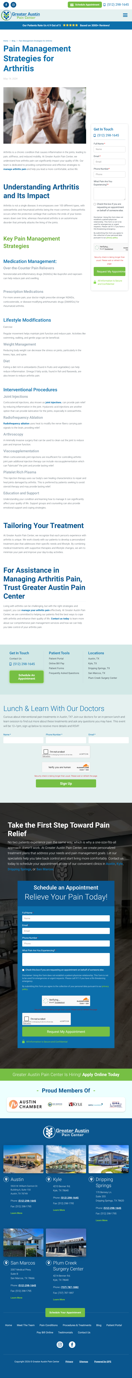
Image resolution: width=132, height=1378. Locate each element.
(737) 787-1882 (70, 1287)
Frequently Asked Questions (64, 673)
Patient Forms (56, 668)
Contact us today (60, 618)
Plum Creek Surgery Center (102, 678)
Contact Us (15, 658)
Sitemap (83, 1361)
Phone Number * (54, 734)
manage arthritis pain (14, 169)
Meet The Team (26, 1325)
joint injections (53, 402)
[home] (21, 15)
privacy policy (112, 238)
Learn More (16, 1213)
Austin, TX (93, 658)
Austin (110, 864)
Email (97, 156)
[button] (125, 15)
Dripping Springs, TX (99, 668)
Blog (13, 41)
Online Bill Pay (56, 663)
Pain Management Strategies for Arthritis (35, 41)
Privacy (69, 1361)
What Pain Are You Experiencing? (103, 183)
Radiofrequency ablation (16, 423)
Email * (92, 734)
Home (5, 41)
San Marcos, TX (96, 673)
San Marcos (44, 869)
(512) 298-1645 (27, 1200)
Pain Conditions (49, 1325)
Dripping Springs (19, 869)
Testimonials (65, 1332)
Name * (7, 734)
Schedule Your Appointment (65, 1312)
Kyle (119, 864)
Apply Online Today (100, 1074)
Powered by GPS (102, 1361)
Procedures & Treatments (77, 1325)
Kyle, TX (92, 663)
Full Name (99, 143)
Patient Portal (56, 658)
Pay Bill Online (45, 1332)
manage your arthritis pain (35, 610)
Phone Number (102, 169)
